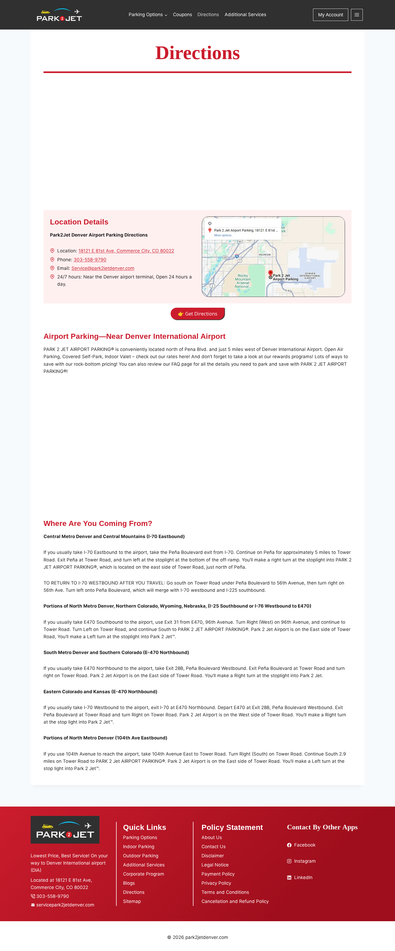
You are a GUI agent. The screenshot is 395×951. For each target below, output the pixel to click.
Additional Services (245, 14)
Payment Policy (218, 874)
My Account (330, 14)
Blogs (129, 883)
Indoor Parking (138, 846)
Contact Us (214, 846)
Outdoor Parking (140, 855)
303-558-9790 (90, 259)
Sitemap (132, 901)
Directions (208, 14)
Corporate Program (143, 874)
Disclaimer (213, 855)
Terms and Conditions (225, 892)
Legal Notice (215, 864)
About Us (212, 837)
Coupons (182, 14)
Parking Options (140, 837)
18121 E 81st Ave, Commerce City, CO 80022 (126, 250)
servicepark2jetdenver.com (65, 905)
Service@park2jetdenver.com (102, 268)
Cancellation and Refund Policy (235, 901)
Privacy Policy (216, 883)
